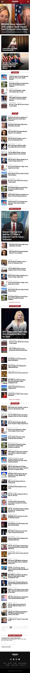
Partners (8, 665)
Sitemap (15, 663)
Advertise (10, 663)
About (5, 663)
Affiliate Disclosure (22, 663)
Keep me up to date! (6, 646)
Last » (3, 629)
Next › (25, 627)
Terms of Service (14, 665)
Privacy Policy (23, 665)
